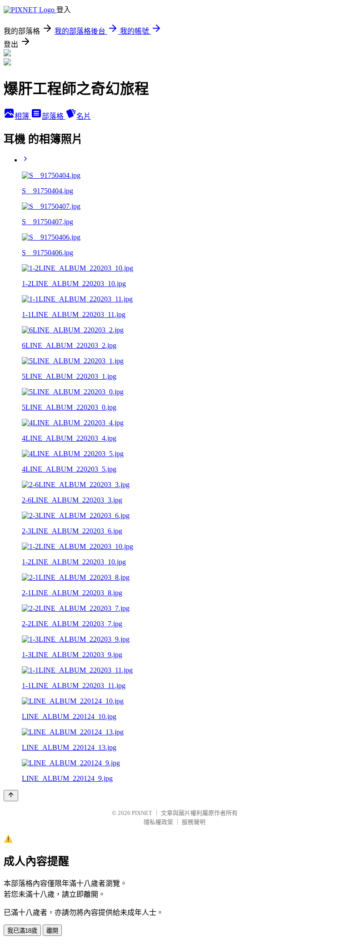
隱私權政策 (158, 822)
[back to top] (11, 795)
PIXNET (142, 812)
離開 (52, 930)
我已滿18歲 (22, 930)
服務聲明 (193, 822)
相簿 (23, 116)
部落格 (53, 116)
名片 (83, 116)
